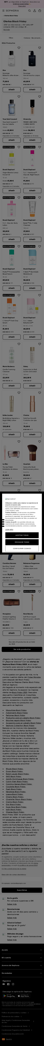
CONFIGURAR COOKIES (22, 548)
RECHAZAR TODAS (22, 542)
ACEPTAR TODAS (21, 535)
